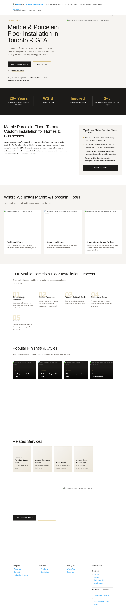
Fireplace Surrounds (19, 10)
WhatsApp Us (42, 64)
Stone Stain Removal (101, 596)
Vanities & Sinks (85, 4)
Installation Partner (21, 575)
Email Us (70, 572)
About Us (32, 10)
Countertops (97, 4)
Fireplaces (44, 569)
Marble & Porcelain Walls (54, 4)
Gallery (21, 4)
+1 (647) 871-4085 (18, 70)
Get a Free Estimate (19, 64)
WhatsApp (71, 569)
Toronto (96, 574)
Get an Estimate (100, 168)
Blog (39, 10)
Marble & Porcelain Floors (35, 4)
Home (14, 4)
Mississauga (98, 583)
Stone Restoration (71, 4)
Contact (17, 572)
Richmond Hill (99, 580)
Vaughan (97, 577)
